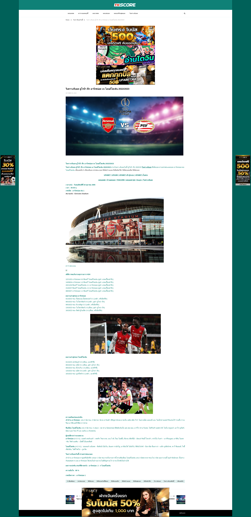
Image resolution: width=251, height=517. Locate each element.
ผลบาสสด (96, 13)
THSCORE (121, 180)
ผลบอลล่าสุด (130, 180)
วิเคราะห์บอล (134, 13)
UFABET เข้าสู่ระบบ (126, 175)
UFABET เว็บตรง (141, 175)
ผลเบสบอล (106, 13)
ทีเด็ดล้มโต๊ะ (147, 481)
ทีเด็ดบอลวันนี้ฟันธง (102, 481)
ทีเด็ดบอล (91, 481)
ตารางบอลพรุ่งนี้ (83, 13)
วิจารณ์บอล (157, 481)
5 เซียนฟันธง (71, 481)
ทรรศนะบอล (81, 481)
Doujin (139, 180)
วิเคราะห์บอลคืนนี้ (169, 481)
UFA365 (115, 175)
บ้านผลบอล (111, 180)
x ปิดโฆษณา (8, 184)
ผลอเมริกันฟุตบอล (119, 13)
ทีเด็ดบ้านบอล (126, 481)
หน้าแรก (182, 513)
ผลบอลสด (71, 13)
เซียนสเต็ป (180, 481)
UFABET (107, 175)
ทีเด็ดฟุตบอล (137, 481)
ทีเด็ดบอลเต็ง (115, 481)
